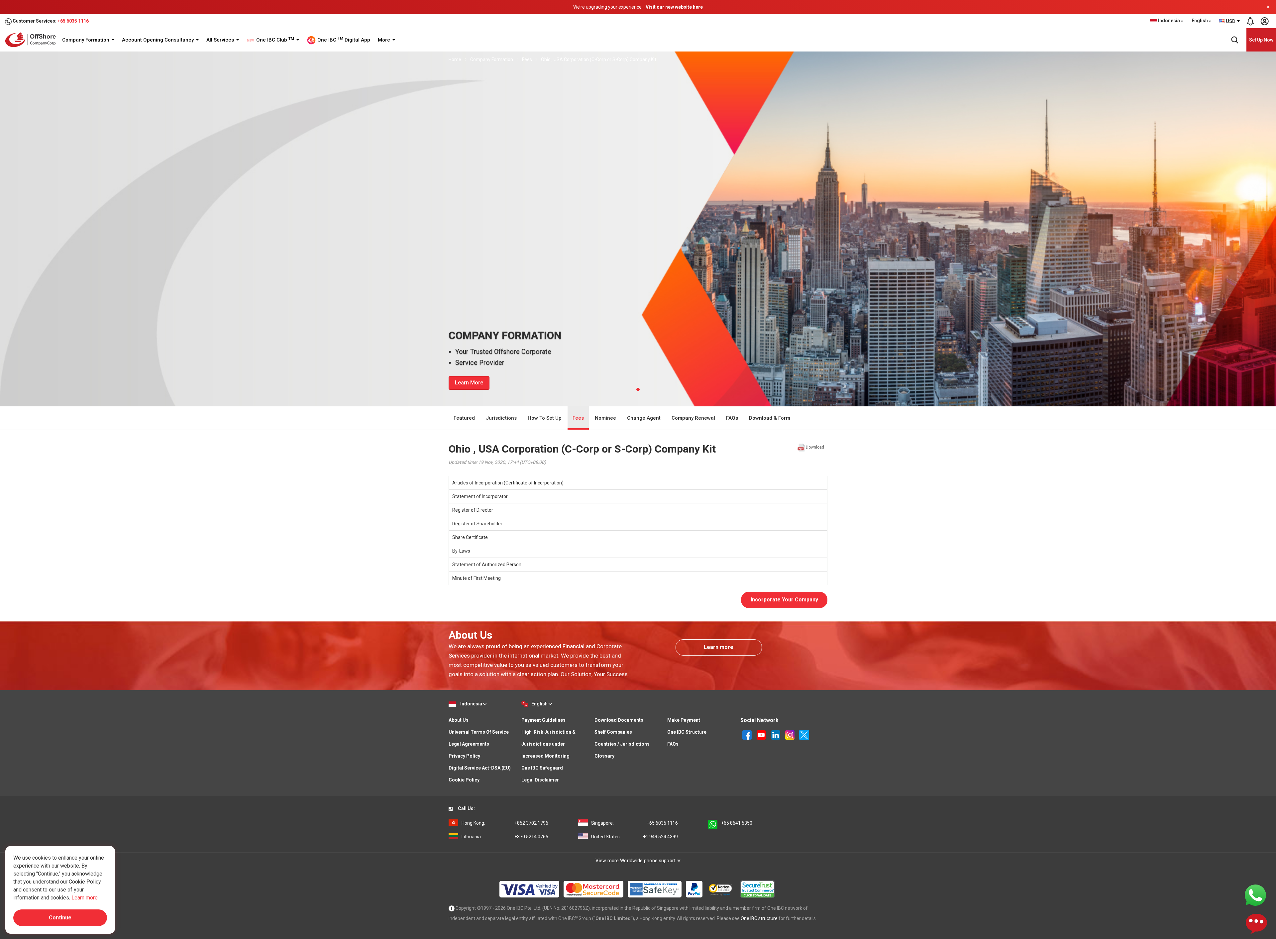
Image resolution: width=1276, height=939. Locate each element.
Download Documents (618, 720)
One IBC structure (759, 918)
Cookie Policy (464, 779)
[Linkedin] (776, 734)
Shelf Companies (613, 732)
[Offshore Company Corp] (32, 39)
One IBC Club (274, 40)
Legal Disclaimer (540, 779)
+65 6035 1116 (73, 21)
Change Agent (644, 418)
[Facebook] (747, 734)
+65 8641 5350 (736, 823)
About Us (459, 720)
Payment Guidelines (543, 720)
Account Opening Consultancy (158, 40)
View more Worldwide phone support (636, 860)
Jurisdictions (501, 418)
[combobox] (1229, 21)
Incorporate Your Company (784, 599)
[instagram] (790, 734)
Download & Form (769, 418)
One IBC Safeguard (542, 768)
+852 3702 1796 (505, 823)
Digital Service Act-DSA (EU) (480, 768)
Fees (527, 59)
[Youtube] (762, 734)
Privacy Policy (464, 756)
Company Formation (86, 40)
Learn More (469, 382)
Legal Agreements (469, 744)
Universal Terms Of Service (479, 732)
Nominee (605, 418)
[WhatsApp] (1255, 894)
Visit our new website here (674, 7)
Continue (60, 917)
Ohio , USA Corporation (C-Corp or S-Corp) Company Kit (598, 59)
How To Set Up (545, 418)
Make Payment (683, 720)
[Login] (1264, 21)
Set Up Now (1261, 40)
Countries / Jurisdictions (622, 744)
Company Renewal (693, 418)
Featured (464, 418)
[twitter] (804, 734)
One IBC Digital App (343, 39)
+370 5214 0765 (505, 836)
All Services (220, 40)
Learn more (718, 647)
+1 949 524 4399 (634, 836)
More (384, 40)
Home (455, 59)
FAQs (732, 418)
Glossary (604, 756)
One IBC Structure (686, 732)
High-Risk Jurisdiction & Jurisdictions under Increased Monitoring (548, 744)
